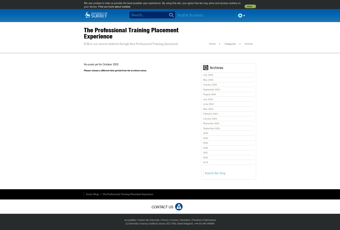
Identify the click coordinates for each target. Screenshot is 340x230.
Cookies (174, 220)
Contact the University (148, 220)
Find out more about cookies (114, 6)
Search (170, 15)
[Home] (96, 14)
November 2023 (211, 123)
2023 (205, 142)
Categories (230, 44)
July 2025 (208, 74)
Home (212, 44)
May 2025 (208, 79)
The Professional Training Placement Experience (131, 33)
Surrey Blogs (92, 194)
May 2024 (208, 108)
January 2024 (210, 118)
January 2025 (210, 84)
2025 (205, 133)
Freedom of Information (204, 220)
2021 (205, 152)
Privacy (165, 220)
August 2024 (209, 94)
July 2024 (208, 99)
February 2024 (210, 113)
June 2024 (208, 104)
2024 (205, 138)
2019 (205, 162)
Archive (249, 44)
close (249, 6)
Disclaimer (185, 220)
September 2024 (211, 89)
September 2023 (211, 128)
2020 (205, 157)
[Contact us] (179, 206)
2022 (205, 147)
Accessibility (130, 220)
